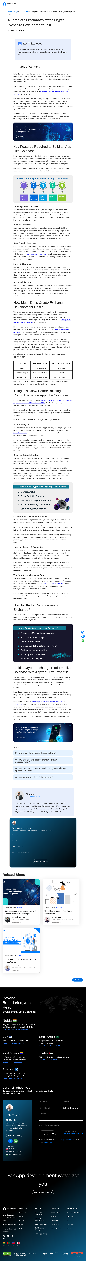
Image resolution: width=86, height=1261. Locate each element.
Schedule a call (13, 1135)
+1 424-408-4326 (16, 1043)
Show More (77, 980)
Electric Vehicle (56, 1228)
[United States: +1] (14, 847)
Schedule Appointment (42, 1192)
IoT (68, 1220)
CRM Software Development (39, 1229)
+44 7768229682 (15, 1062)
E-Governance (55, 1212)
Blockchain (23, 11)
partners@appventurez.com (73, 1133)
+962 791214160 (51, 1060)
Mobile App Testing (41, 1234)
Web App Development (39, 1219)
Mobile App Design (41, 1224)
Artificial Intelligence (73, 1212)
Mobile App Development (39, 1213)
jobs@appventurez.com (66, 1139)
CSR (20, 1228)
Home (10, 11)
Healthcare (54, 1220)
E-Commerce (55, 1224)
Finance (53, 1216)
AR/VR (69, 1228)
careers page (48, 1142)
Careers (21, 1216)
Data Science (71, 1224)
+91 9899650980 (19, 1029)
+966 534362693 (53, 1046)
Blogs (16, 11)
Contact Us (22, 1212)
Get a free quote (40, 861)
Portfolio (22, 1220)
